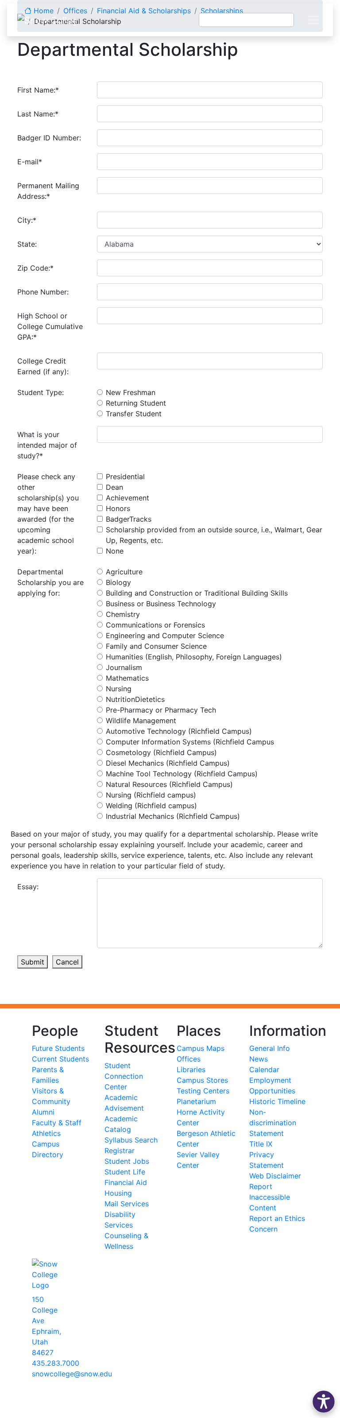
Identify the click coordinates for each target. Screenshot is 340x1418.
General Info (269, 1048)
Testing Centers (203, 1090)
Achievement (127, 497)
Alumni (43, 1112)
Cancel (67, 961)
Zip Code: (35, 267)
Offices (189, 1058)
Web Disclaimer (275, 1175)
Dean (114, 487)
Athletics (46, 1133)
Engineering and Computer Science (165, 635)
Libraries (191, 1069)
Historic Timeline (277, 1101)
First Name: (38, 89)
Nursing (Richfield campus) (151, 794)
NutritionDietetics (135, 699)
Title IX (260, 1143)
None (115, 550)
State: (27, 244)
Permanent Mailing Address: (48, 191)
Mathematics (127, 678)
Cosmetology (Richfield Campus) (161, 752)
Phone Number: (43, 291)
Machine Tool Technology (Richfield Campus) (182, 773)
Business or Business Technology (161, 603)
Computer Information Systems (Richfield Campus (190, 741)
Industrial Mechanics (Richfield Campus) (173, 816)
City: (26, 220)
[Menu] (313, 20)
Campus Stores (202, 1080)
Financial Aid (125, 1182)
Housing (118, 1193)
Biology (118, 582)
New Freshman (130, 392)
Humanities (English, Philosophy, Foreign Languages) (194, 656)
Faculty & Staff (56, 1122)
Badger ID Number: (49, 137)
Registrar (119, 1150)
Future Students (58, 1048)
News (258, 1058)
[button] (324, 1402)
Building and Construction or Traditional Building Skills (197, 593)
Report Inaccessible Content (269, 1197)
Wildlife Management (141, 720)
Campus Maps (200, 1048)
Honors (118, 508)
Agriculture (124, 571)
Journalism (124, 667)
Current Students (60, 1058)
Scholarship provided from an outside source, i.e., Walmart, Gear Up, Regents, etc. (214, 535)
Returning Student (136, 403)
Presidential (125, 476)
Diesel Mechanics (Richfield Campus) (168, 763)
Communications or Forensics (155, 624)
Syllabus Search (131, 1139)
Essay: (28, 886)
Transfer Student (134, 413)
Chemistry (123, 614)
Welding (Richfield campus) (151, 805)
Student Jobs (126, 1161)
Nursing (118, 688)
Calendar (264, 1069)
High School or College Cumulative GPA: (50, 326)
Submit (32, 961)
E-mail (29, 161)
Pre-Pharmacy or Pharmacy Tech (161, 709)
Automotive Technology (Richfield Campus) (179, 731)
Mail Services (126, 1203)
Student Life (124, 1171)
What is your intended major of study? (47, 445)
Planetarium (196, 1101)
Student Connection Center (123, 1076)
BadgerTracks (128, 519)
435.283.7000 (55, 1363)
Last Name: (37, 113)
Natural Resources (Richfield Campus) (169, 784)
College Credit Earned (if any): (43, 366)
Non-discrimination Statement (272, 1123)
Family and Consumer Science (156, 646)
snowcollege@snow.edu (72, 1373)
